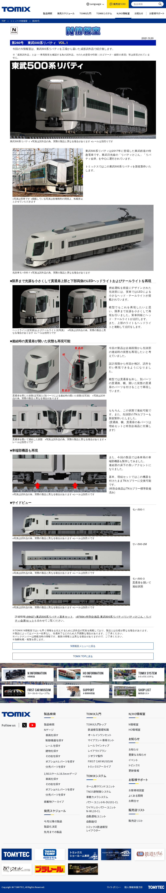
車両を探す (52, 735)
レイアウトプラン (97, 751)
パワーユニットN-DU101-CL (102, 802)
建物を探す (52, 751)
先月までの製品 (53, 832)
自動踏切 (91, 821)
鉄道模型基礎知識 (98, 729)
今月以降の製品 (53, 821)
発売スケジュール (66, 13)
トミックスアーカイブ (99, 766)
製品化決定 (50, 826)
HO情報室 (134, 729)
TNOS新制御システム (98, 791)
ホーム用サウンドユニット (100, 786)
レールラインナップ (98, 745)
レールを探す (53, 746)
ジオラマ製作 (95, 756)
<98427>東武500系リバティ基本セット (49, 616)
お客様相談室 (136, 790)
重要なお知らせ (137, 755)
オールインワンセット (99, 735)
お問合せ (134, 801)
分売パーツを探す (56, 767)
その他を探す (53, 756)
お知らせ (139, 13)
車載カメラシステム (97, 797)
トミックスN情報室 (18, 20)
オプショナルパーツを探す (60, 761)
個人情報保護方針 (133, 887)
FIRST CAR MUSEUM (100, 761)
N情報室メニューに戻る (83, 646)
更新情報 (134, 770)
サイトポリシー (114, 887)
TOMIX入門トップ (96, 724)
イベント (133, 760)
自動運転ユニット (96, 816)
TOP (4, 20)
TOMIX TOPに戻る (83, 656)
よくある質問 (136, 796)
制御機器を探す (54, 740)
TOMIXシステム (104, 13)
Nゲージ (49, 730)
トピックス (134, 765)
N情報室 (133, 724)
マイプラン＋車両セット (101, 740)
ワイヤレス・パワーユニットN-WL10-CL (101, 809)
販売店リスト (136, 821)
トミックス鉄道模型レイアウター (97, 828)
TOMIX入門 (85, 13)
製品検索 (47, 13)
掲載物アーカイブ (54, 802)
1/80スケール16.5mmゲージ (60, 774)
